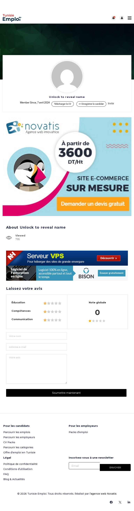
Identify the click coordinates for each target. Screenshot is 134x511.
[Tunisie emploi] (35, 18)
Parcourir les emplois (16, 432)
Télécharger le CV (62, 104)
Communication (22, 319)
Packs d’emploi (78, 432)
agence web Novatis (104, 493)
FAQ (6, 474)
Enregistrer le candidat (92, 104)
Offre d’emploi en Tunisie (19, 452)
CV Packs (9, 442)
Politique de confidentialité (20, 464)
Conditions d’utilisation (17, 469)
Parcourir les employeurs (19, 437)
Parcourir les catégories (18, 447)
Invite (111, 103)
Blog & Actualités (14, 479)
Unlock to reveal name (67, 97)
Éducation (18, 302)
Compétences (21, 310)
